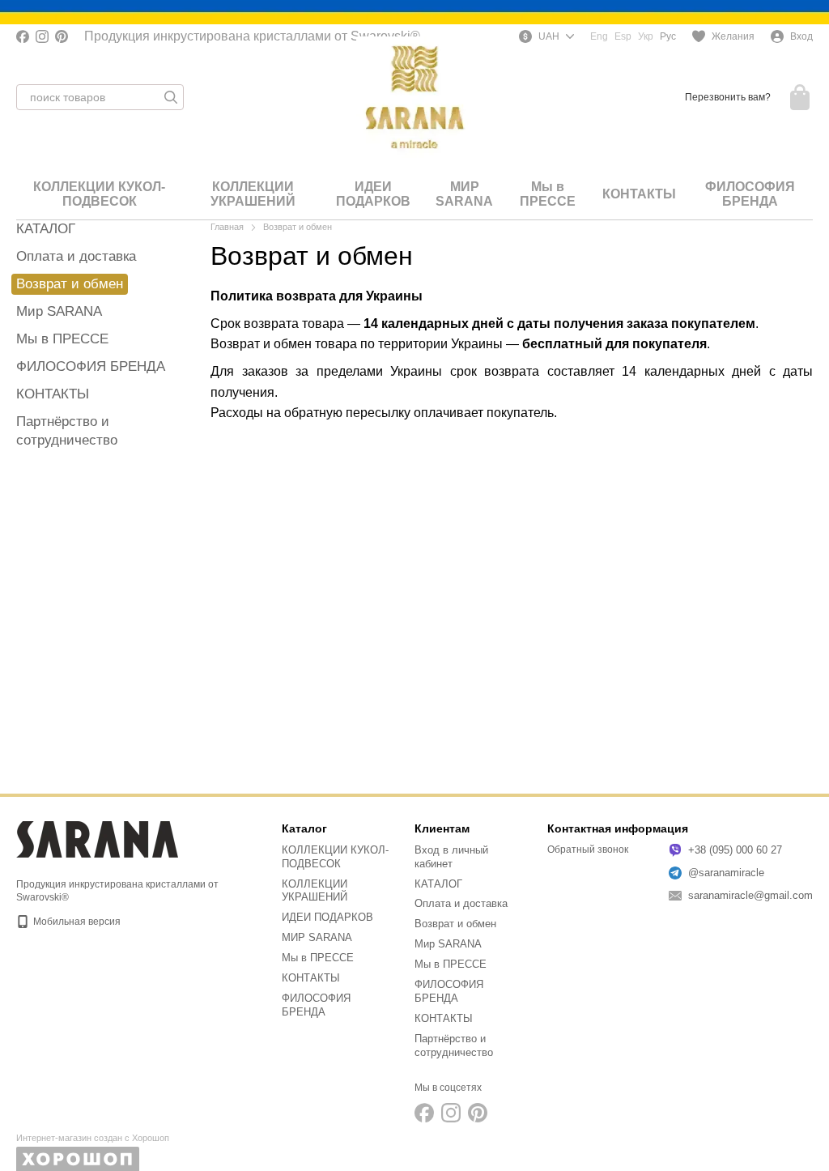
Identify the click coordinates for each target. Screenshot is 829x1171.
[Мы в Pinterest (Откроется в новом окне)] (61, 36)
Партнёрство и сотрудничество (453, 1045)
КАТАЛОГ (45, 228)
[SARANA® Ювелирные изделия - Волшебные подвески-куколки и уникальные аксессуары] (97, 838)
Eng (599, 36)
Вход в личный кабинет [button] (451, 857)
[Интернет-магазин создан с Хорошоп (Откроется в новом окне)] (92, 1152)
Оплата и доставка (76, 256)
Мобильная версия (76, 921)
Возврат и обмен (455, 924)
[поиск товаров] (171, 97)
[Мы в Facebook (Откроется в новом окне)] (22, 36)
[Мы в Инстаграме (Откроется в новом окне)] (42, 36)
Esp (622, 36)
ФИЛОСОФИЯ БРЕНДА (750, 194)
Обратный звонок (587, 849)
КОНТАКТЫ (639, 194)
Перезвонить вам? (728, 97)
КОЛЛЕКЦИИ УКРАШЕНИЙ (252, 194)
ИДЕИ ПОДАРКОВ (373, 194)
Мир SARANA (59, 311)
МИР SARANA (464, 194)
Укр (645, 36)
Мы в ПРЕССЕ (548, 194)
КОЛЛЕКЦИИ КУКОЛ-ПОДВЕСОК (99, 194)
